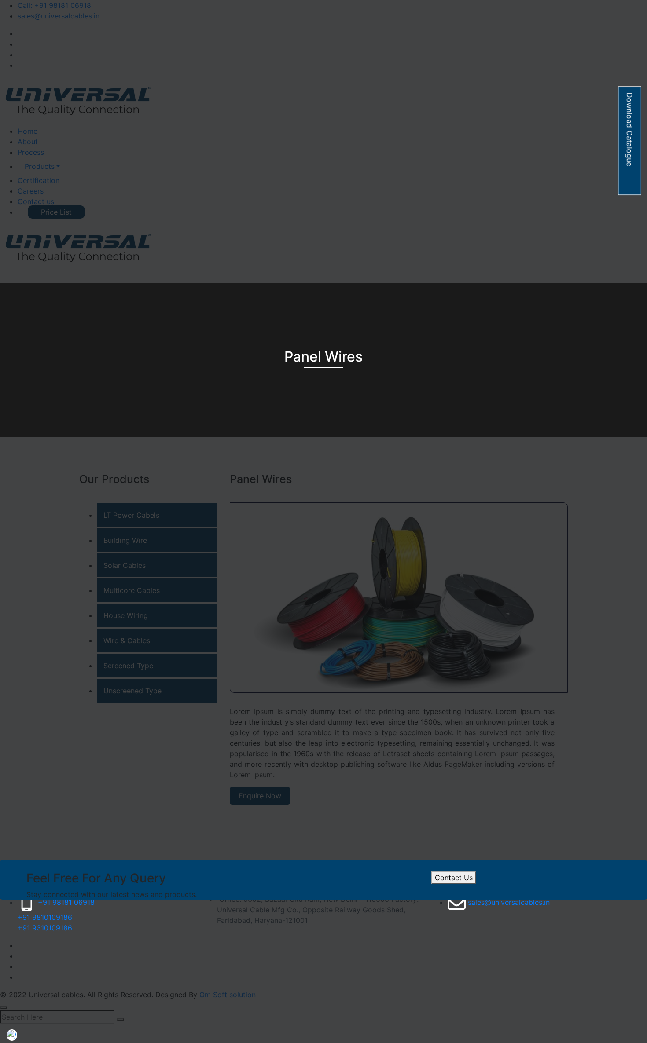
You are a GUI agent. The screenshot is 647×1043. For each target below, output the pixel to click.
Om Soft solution (227, 994)
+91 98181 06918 (66, 902)
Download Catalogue (630, 129)
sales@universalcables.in (509, 902)
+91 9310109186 (45, 927)
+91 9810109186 (45, 917)
